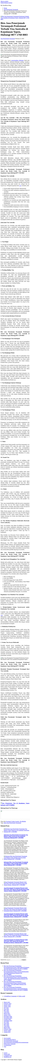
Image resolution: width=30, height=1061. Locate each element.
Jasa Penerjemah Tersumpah (8, 38)
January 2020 (7, 1030)
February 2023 (7, 1003)
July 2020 (6, 1022)
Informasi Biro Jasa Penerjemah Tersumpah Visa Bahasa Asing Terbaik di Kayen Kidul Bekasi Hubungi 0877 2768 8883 (16, 863)
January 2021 (7, 1015)
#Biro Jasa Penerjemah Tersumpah (12, 822)
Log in (5, 1052)
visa (20, 185)
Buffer (24, 821)
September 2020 (8, 1020)
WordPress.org (7, 1057)
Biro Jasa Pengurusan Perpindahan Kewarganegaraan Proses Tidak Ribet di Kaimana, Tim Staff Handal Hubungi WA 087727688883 (16, 967)
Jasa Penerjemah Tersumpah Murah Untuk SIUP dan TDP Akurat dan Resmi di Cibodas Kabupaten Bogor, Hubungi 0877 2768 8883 (16, 915)
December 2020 (8, 1016)
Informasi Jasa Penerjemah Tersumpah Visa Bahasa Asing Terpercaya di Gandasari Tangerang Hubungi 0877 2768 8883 (16, 836)
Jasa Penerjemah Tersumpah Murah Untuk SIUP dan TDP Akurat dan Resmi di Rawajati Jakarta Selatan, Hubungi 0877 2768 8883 (16, 889)
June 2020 (6, 1023)
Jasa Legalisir (7, 1038)
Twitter (13, 821)
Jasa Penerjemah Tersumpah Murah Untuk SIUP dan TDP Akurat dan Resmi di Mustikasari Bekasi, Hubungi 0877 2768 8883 (16, 941)
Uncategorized (7, 1045)
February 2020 (7, 1029)
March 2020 (7, 1027)
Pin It (21, 821)
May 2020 (6, 1025)
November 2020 (8, 1017)
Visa (5, 1046)
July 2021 (6, 1008)
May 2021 (6, 1010)
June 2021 (6, 1009)
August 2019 (7, 1032)
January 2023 (7, 1005)
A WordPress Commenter (10, 996)
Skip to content (4, 1)
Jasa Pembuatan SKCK (10, 1039)
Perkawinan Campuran (9, 1043)
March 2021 (7, 1013)
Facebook (8, 821)
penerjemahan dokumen (17, 60)
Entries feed (7, 1054)
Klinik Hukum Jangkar (6, 2)
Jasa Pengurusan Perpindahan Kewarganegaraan (16, 1042)
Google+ (17, 821)
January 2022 (7, 1006)
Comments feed (8, 1055)
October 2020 (7, 1019)
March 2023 (7, 1002)
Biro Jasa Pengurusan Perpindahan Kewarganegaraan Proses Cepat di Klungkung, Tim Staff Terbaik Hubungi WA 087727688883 (16, 989)
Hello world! (22, 996)
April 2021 (6, 1012)
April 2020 (6, 1026)
